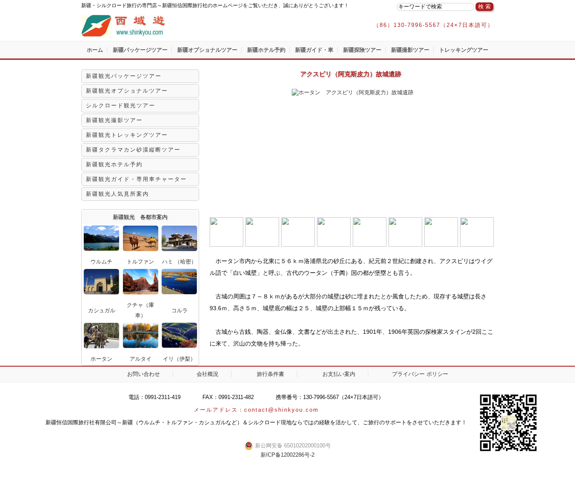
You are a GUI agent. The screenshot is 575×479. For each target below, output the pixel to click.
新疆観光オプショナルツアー (127, 91)
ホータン (101, 359)
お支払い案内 (338, 374)
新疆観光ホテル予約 (114, 164)
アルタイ (141, 359)
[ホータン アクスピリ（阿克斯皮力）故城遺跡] (351, 92)
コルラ (179, 310)
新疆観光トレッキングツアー (127, 135)
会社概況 (207, 374)
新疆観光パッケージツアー (124, 76)
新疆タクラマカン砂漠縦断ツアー (133, 149)
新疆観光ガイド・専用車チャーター (136, 179)
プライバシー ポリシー (420, 374)
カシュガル (101, 310)
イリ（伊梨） (179, 359)
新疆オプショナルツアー (207, 50)
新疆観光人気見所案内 (117, 194)
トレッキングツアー (463, 50)
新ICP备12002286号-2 (287, 455)
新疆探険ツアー (362, 50)
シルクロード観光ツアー (120, 105)
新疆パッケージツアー (140, 50)
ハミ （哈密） (179, 261)
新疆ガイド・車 (314, 50)
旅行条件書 (270, 374)
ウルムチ (101, 261)
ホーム (95, 50)
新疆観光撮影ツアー (114, 120)
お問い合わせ (143, 374)
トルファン (140, 261)
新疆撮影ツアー (410, 50)
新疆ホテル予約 (266, 50)
